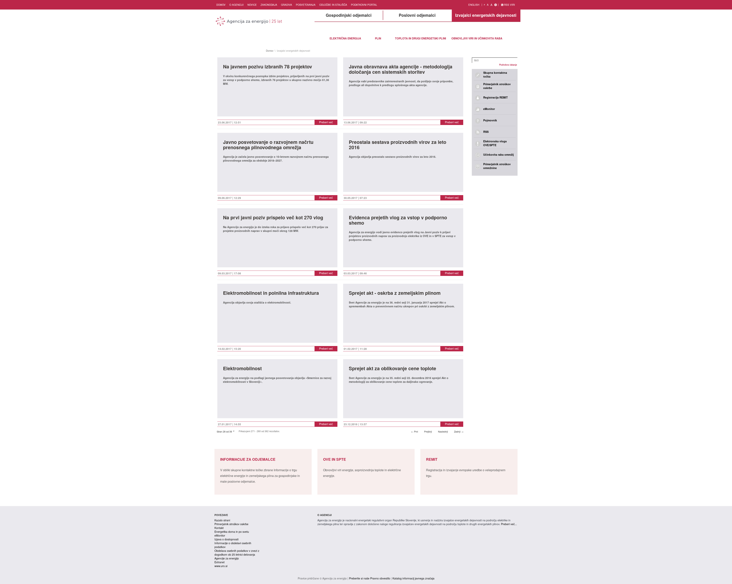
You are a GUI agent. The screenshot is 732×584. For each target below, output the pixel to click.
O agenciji (236, 4)
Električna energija (345, 38)
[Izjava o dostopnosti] (495, 5)
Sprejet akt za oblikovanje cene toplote (392, 369)
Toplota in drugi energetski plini (420, 38)
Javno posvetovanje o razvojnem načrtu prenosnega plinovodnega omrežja (268, 145)
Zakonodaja (269, 4)
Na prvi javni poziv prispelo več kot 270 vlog (273, 218)
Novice (252, 4)
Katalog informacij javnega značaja (413, 578)
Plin (378, 38)
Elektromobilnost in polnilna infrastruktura (271, 293)
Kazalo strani (222, 520)
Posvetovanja (305, 4)
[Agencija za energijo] (249, 22)
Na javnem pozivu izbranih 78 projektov (267, 67)
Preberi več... (509, 524)
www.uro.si (220, 566)
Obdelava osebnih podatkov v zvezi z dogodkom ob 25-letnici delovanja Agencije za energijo (236, 554)
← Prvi (414, 431)
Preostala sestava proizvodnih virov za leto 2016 (397, 145)
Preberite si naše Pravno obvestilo (369, 578)
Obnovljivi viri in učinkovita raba (476, 38)
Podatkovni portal (364, 4)
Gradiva (286, 4)
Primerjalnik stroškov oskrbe (231, 524)
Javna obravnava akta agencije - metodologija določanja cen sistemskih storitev (400, 69)
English (473, 4)
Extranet (219, 562)
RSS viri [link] (509, 4)
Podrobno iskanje (508, 64)
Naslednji (443, 431)
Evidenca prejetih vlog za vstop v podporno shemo (398, 220)
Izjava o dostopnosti (226, 539)
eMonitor (219, 535)
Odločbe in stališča (333, 4)
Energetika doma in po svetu (231, 532)
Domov (221, 4)
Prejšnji (428, 431)
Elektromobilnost (242, 369)
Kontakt (219, 528)
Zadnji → (458, 431)
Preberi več (326, 122)
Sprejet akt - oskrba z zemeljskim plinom (395, 293)
